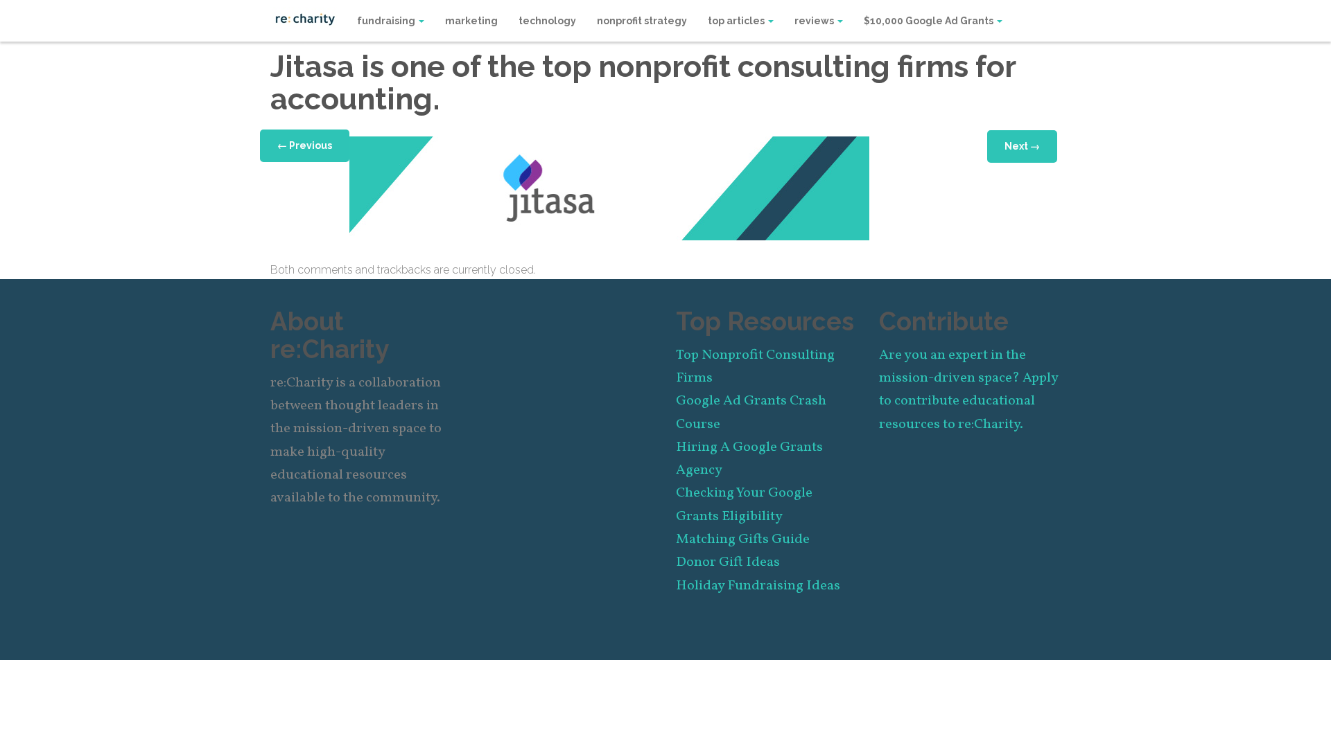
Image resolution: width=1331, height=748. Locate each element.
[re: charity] (305, 18)
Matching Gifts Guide (743, 539)
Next (1022, 146)
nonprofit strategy (642, 20)
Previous (304, 145)
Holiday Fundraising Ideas (758, 586)
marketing (471, 20)
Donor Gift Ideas (728, 562)
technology (547, 20)
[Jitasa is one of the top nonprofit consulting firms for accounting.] (609, 187)
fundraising (387, 20)
